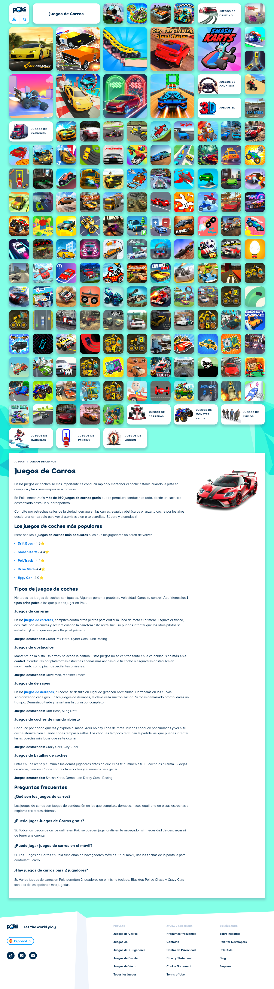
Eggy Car (25, 578)
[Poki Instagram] (22, 955)
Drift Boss (25, 543)
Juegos (19, 462)
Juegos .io (120, 942)
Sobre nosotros (230, 933)
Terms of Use (176, 974)
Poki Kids (226, 950)
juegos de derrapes (39, 692)
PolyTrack (25, 560)
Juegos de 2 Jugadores (129, 950)
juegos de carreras (38, 620)
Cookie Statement (179, 966)
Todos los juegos (125, 974)
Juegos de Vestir (125, 966)
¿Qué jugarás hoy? (24, 19)
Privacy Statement (179, 958)
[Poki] (19, 10)
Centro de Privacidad (181, 950)
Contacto (173, 942)
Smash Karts (27, 552)
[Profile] (14, 19)
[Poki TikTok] (11, 955)
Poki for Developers (233, 942)
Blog (223, 958)
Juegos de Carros (43, 462)
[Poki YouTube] (33, 955)
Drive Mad (26, 569)
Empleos (225, 966)
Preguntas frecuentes (181, 933)
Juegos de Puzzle (125, 958)
